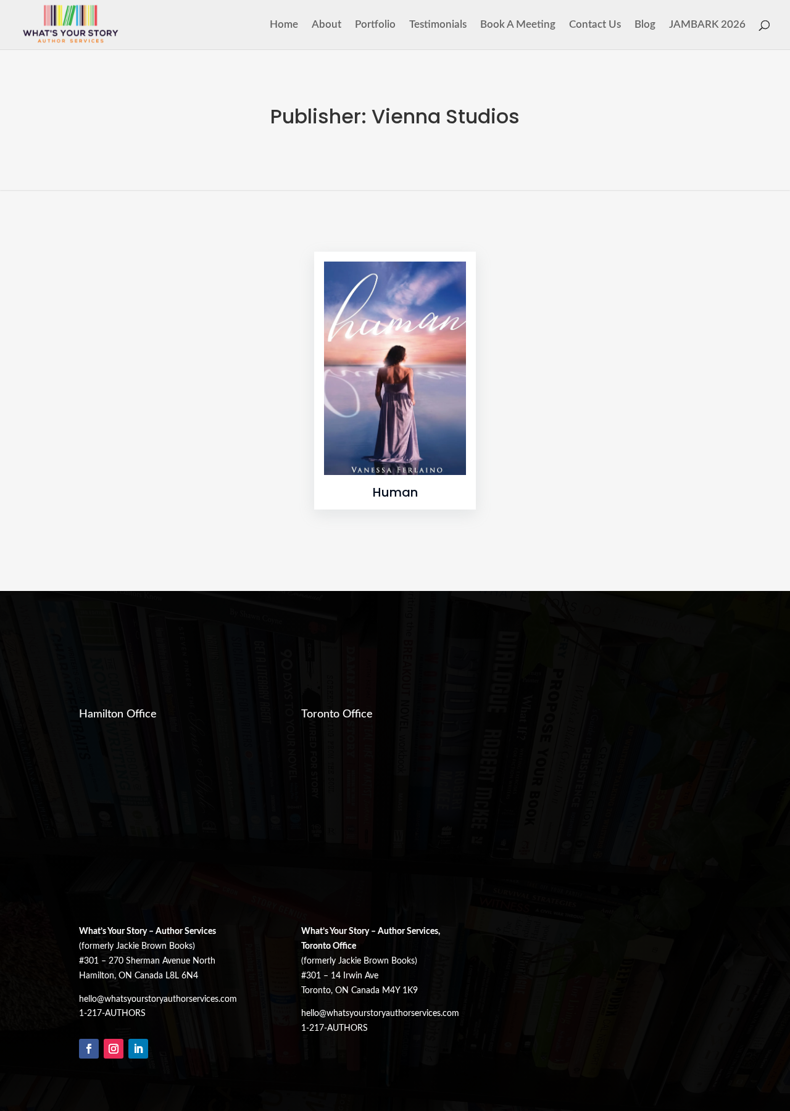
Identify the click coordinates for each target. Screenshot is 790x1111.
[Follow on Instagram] (113, 1049)
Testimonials (438, 25)
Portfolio (375, 25)
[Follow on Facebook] (89, 1049)
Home (284, 25)
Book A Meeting (517, 25)
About (326, 25)
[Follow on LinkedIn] (138, 1049)
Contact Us (595, 25)
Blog (644, 25)
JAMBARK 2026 (707, 25)
